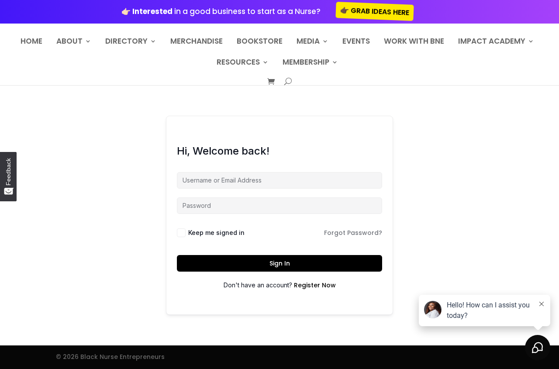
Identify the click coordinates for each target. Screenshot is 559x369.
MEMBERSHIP (306, 63)
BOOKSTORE (260, 42)
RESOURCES (238, 63)
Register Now (315, 285)
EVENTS (356, 42)
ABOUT (69, 42)
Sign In (279, 263)
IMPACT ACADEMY (491, 42)
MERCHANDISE (196, 42)
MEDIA (308, 42)
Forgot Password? (353, 232)
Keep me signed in (216, 232)
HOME (31, 42)
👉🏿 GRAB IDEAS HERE (375, 11)
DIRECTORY (126, 42)
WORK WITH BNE (414, 42)
